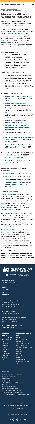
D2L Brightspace (8, 337)
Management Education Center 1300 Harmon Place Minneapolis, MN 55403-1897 (11, 302)
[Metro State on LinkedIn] (10, 419)
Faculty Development (22, 343)
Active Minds (6, 42)
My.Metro (24, 351)
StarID (8, 351)
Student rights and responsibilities (12, 392)
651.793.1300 (5, 289)
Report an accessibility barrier (17, 403)
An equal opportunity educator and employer (17, 405)
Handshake (8, 345)
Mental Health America (15, 34)
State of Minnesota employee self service (24, 360)
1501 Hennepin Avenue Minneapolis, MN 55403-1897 (10, 312)
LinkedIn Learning (8, 349)
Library (8, 347)
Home (3, 9)
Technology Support (5, 356)
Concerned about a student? (10, 376)
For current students (12, 9)
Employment (6, 380)
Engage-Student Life (8, 340)
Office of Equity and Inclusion (11, 382)
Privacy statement (17, 408)
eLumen (24, 337)
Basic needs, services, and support (12, 10)
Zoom (8, 359)
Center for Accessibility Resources (12, 374)
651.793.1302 (5, 295)
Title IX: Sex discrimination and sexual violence (15, 394)
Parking (4, 384)
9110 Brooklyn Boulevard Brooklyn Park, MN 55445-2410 (11, 320)
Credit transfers (6, 378)
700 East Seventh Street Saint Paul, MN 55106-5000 (10, 283)
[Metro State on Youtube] (25, 419)
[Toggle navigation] (32, 5)
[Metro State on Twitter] (21, 419)
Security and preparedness (10, 388)
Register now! (11, 1)
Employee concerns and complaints (23, 340)
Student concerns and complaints (12, 390)
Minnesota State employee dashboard (24, 348)
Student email (8, 353)
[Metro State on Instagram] (13, 419)
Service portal (24, 355)
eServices (8, 343)
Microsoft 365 (24, 353)
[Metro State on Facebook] (17, 419)
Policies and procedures (9, 386)
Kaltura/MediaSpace (24, 345)
